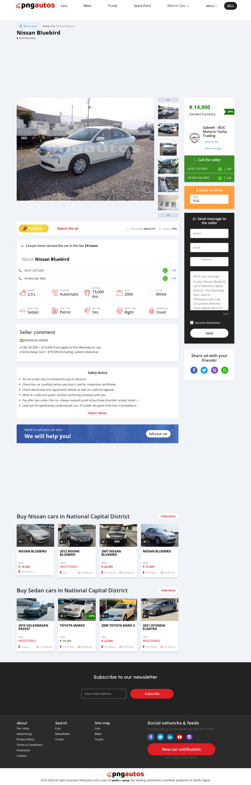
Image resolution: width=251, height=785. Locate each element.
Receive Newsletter (207, 323)
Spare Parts (142, 6)
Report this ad (67, 228)
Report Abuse (97, 413)
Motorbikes (62, 734)
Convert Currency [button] (202, 114)
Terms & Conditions (30, 745)
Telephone (206, 259)
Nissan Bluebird (66, 26)
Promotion (23, 750)
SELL (230, 6)
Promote (35, 228)
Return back (30, 26)
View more (168, 516)
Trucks (112, 6)
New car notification (181, 749)
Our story (23, 728)
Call (174, 270)
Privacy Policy (25, 739)
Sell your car (158, 434)
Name (197, 233)
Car (53, 26)
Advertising (24, 734)
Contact (22, 756)
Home (46, 26)
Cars (64, 6)
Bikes (87, 6)
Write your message (206, 276)
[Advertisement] (71, 70)
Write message (213, 148)
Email (196, 247)
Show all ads (211, 141)
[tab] (209, 114)
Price (195, 197)
